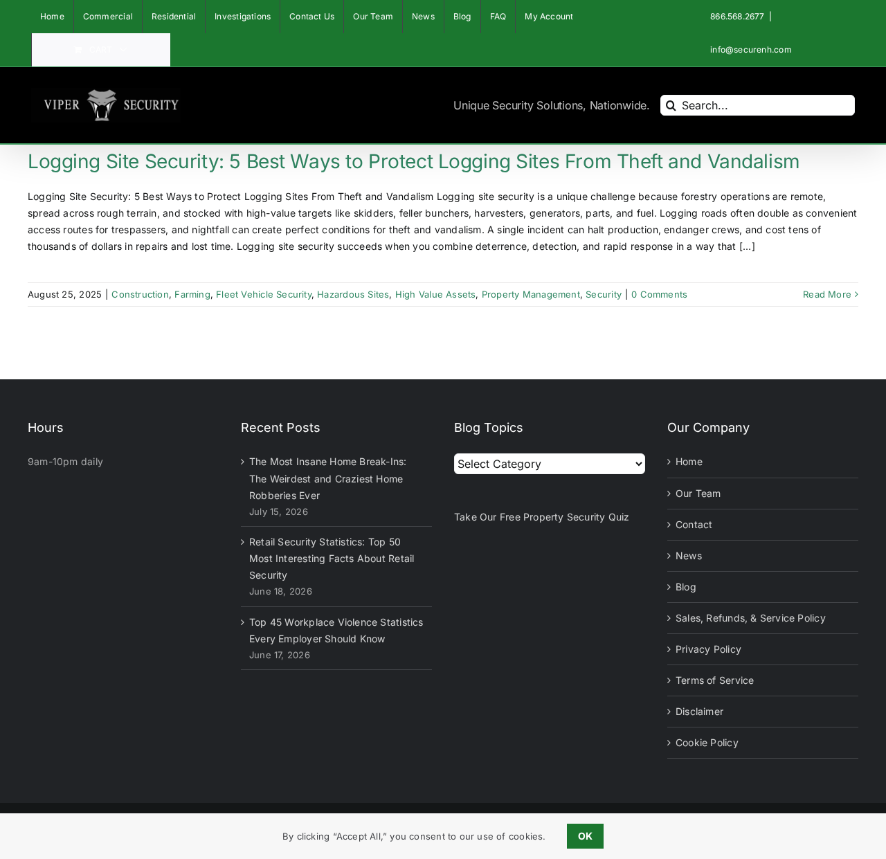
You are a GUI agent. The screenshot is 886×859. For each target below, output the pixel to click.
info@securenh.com (751, 49)
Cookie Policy (707, 742)
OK (585, 836)
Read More (827, 294)
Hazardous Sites (353, 294)
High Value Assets (435, 294)
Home (689, 461)
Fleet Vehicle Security (263, 294)
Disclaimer (699, 711)
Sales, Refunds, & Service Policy (751, 618)
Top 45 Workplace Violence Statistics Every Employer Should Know (336, 630)
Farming (192, 294)
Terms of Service (715, 680)
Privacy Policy (708, 649)
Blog (686, 587)
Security (604, 294)
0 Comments (659, 294)
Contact (694, 524)
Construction (140, 294)
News (689, 555)
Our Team (698, 493)
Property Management (531, 294)
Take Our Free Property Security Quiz (542, 517)
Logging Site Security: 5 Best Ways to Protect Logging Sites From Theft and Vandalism (414, 161)
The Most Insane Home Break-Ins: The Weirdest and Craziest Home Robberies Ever (328, 477)
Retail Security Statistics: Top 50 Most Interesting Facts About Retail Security (331, 558)
